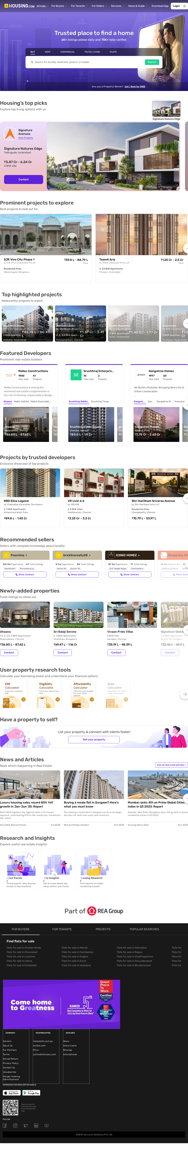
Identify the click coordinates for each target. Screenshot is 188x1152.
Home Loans (70, 1045)
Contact (24, 179)
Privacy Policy (11, 1063)
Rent (47, 52)
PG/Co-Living (92, 52)
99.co (36, 1050)
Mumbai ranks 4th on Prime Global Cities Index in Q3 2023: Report (156, 804)
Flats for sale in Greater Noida (24, 947)
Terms (6, 1054)
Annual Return (10, 1059)
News (66, 1041)
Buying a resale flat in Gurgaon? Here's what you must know (91, 804)
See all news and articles (171, 765)
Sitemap (67, 1050)
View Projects (25, 137)
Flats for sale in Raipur (129, 952)
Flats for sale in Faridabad (21, 965)
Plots (113, 52)
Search (152, 62)
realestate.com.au (43, 1041)
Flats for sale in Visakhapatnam (135, 956)
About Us (8, 1045)
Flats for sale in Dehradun (132, 947)
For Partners (10, 1050)
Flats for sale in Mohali (74, 947)
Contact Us (9, 1067)
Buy (32, 52)
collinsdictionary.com (44, 1054)
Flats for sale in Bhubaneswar (134, 965)
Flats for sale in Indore (19, 961)
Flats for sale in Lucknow (21, 956)
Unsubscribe (9, 1072)
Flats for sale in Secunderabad (134, 961)
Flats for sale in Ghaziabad (22, 952)
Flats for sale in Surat (74, 961)
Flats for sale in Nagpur (75, 956)
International (70, 1054)
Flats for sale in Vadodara (76, 965)
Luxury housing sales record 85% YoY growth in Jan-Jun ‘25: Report (26, 804)
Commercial (67, 52)
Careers (7, 1041)
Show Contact (26, 574)
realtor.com (39, 1045)
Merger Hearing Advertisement (11, 1078)
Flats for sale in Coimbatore (77, 952)
